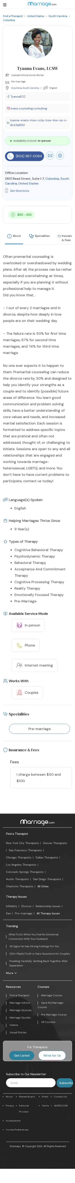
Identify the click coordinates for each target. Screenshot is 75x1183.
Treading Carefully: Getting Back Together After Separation (38, 963)
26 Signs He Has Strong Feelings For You (34, 946)
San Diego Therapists (47, 879)
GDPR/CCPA (61, 1105)
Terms (45, 1105)
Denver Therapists (55, 843)
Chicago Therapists (18, 857)
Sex (8, 913)
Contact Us (60, 1096)
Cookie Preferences (17, 1129)
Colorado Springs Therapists (25, 872)
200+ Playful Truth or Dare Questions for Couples (40, 953)
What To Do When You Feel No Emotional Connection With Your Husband (33, 937)
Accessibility (13, 1120)
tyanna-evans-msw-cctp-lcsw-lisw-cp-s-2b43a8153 (38, 122)
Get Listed (21, 1055)
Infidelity (11, 906)
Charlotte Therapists (19, 886)
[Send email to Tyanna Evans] (50, 158)
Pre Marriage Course (54, 1014)
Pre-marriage (23, 913)
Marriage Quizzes (21, 1010)
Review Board (27, 1096)
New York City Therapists (22, 843)
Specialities (42, 236)
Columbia (16, 88)
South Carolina (31, 88)
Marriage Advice (20, 1002)
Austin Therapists (17, 879)
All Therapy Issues (48, 913)
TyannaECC (18, 96)
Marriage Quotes (20, 1017)
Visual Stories (18, 1032)
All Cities (43, 886)
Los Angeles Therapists (21, 864)
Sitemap (15, 1146)
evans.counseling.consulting (29, 108)
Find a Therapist (17, 834)
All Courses (48, 1022)
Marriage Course (51, 995)
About (17, 236)
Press (45, 1096)
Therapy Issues (16, 897)
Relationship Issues (48, 906)
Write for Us (52, 1055)
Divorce (26, 906)
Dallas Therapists (47, 857)
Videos (14, 1025)
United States (28, 183)
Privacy (10, 1105)
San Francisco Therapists (25, 850)
